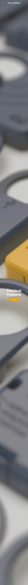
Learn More (14, 299)
